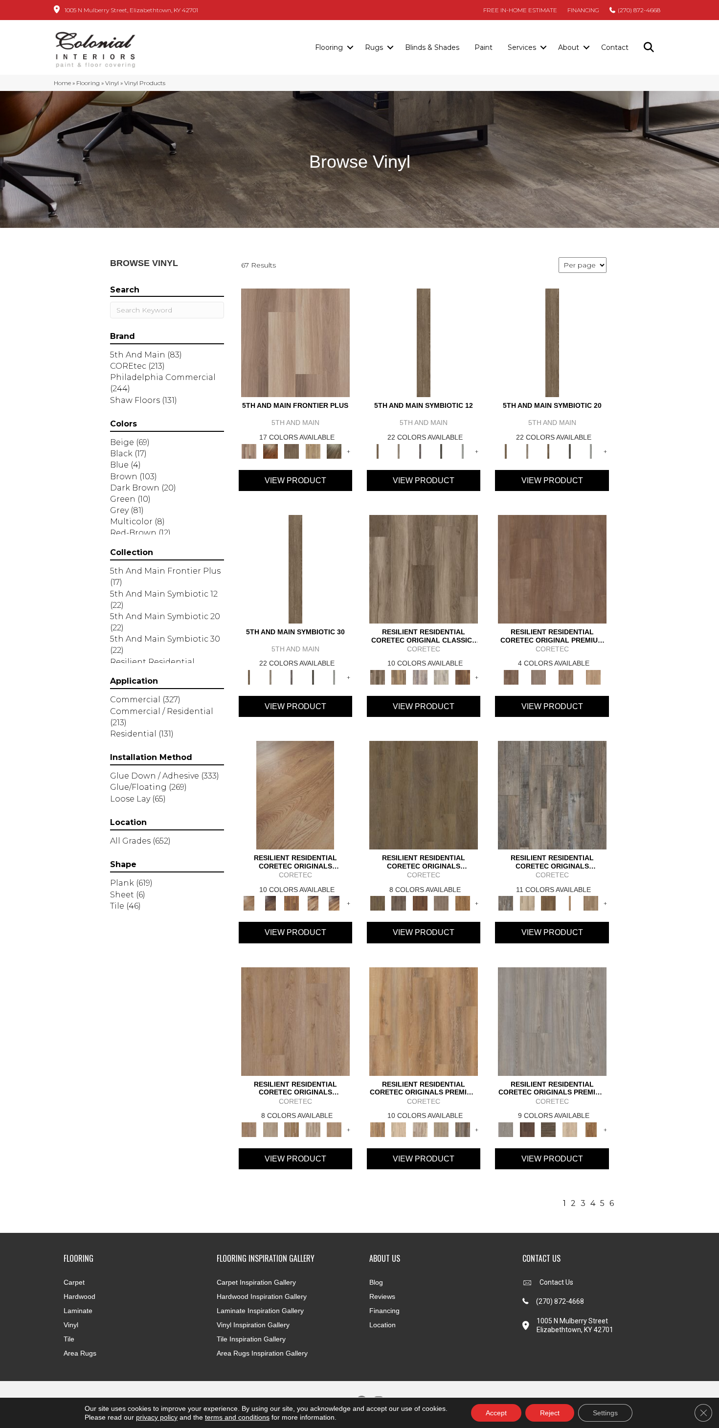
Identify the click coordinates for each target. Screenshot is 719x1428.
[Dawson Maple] (313, 903)
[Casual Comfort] (291, 450)
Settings (605, 1413)
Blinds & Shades (432, 47)
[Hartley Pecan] (291, 1129)
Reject (550, 1413)
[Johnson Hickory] (334, 903)
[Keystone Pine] (548, 1129)
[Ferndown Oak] (270, 1129)
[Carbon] (441, 450)
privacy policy (157, 1417)
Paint (483, 47)
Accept (496, 1413)
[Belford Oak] (270, 903)
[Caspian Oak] (420, 676)
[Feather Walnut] (538, 676)
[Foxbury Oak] (441, 903)
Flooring (329, 47)
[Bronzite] (420, 450)
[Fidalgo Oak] (420, 903)
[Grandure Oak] (462, 1129)
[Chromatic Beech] (552, 568)
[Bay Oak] (548, 903)
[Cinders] (462, 450)
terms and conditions (237, 1417)
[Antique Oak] (295, 795)
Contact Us (556, 1282)
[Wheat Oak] (593, 676)
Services (522, 47)
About (568, 47)
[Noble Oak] (570, 1129)
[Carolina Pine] (291, 903)
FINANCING (583, 10)
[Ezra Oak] (420, 1129)
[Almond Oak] (295, 342)
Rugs (374, 47)
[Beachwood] (398, 450)
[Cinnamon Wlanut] (334, 450)
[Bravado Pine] (552, 1021)
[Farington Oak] (295, 1021)
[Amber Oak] (270, 450)
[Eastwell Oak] (398, 903)
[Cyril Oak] (398, 1129)
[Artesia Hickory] (423, 568)
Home (62, 83)
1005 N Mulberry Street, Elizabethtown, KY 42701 (131, 10)
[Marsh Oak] (462, 903)
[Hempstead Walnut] (527, 1129)
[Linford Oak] (334, 1129)
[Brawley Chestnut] (398, 676)
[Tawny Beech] (566, 676)
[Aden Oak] (552, 795)
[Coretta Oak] (423, 1021)
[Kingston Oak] (313, 1129)
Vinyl (112, 83)
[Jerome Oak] (591, 903)
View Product (295, 480)
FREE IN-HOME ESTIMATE (520, 10)
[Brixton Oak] (423, 795)
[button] (350, 48)
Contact (615, 47)
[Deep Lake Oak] (441, 676)
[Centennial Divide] (313, 450)
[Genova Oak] (441, 1129)
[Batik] (423, 342)
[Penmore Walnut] (591, 1129)
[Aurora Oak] (527, 903)
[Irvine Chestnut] (462, 676)
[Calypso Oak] (570, 903)
